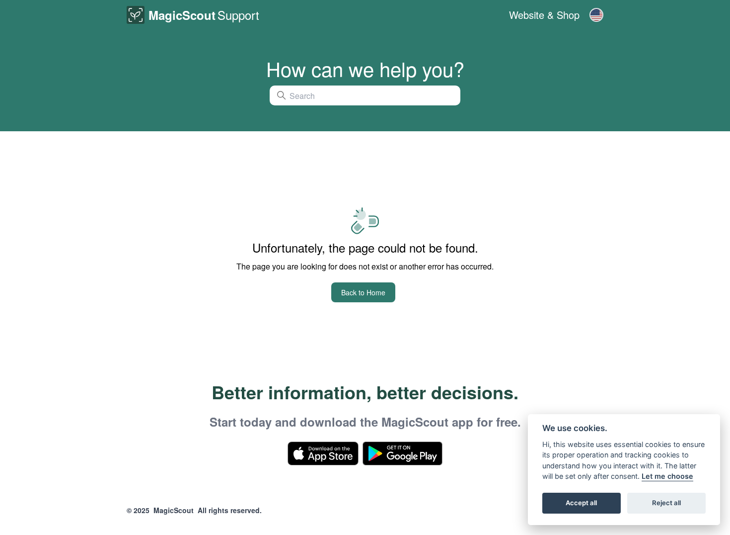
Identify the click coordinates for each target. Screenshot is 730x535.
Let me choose (667, 476)
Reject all (666, 503)
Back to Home (363, 292)
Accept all (581, 503)
